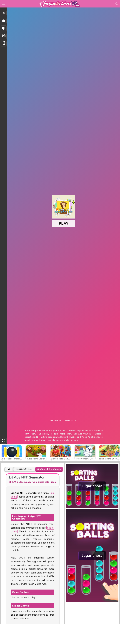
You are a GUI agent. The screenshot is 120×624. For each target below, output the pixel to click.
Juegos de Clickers (24, 469)
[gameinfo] (4, 36)
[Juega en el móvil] (4, 44)
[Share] (4, 13)
